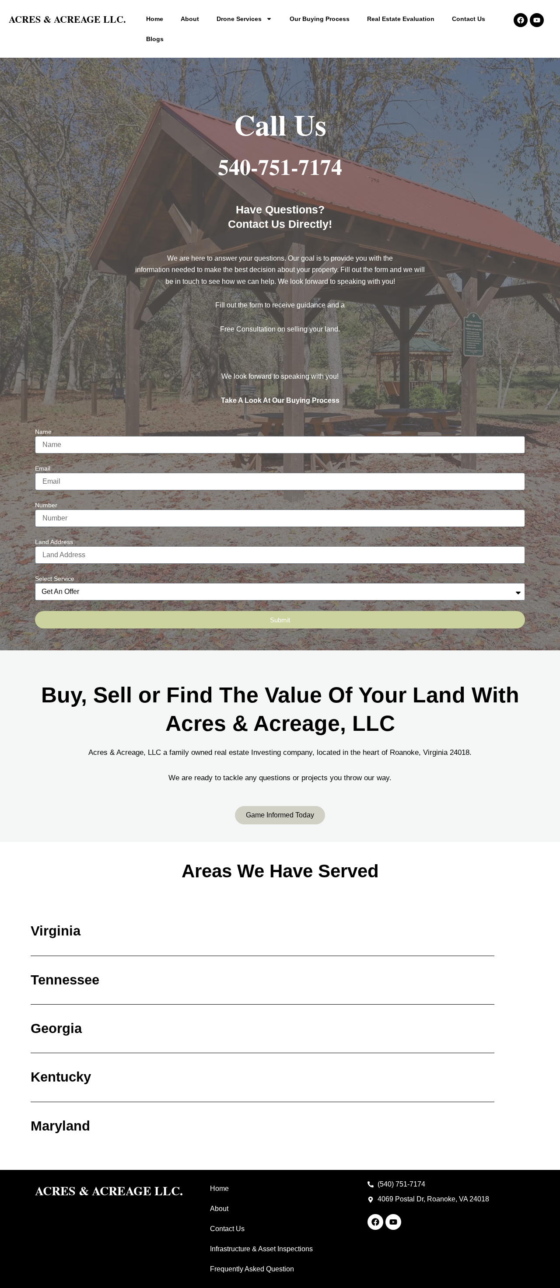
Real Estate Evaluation (400, 18)
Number (46, 505)
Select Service (54, 578)
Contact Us (468, 18)
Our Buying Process (320, 18)
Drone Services (239, 18)
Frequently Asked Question (252, 1269)
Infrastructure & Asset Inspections (261, 1249)
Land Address (54, 541)
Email (42, 468)
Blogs (155, 38)
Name (43, 431)
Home (154, 18)
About (190, 18)
